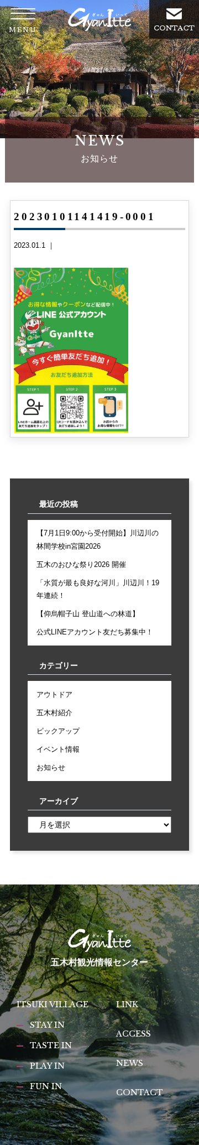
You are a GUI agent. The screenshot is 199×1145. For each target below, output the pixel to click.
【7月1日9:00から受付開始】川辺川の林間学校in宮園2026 (97, 539)
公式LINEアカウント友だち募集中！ (94, 632)
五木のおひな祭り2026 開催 (81, 564)
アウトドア (54, 694)
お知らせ (50, 767)
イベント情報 (58, 749)
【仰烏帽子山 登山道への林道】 (87, 614)
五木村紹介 (54, 713)
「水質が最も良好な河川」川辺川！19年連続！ (97, 589)
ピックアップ (58, 731)
